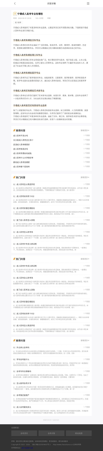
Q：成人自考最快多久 (22, 407)
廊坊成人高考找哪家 (21, 162)
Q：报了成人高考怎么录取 (24, 220)
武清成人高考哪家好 (21, 144)
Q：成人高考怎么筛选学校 (24, 184)
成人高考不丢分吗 (20, 135)
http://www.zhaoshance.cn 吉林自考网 (67, 444)
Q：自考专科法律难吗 (22, 371)
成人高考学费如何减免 (22, 153)
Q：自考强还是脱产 (21, 395)
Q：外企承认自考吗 (21, 347)
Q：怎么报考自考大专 (22, 383)
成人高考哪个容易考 (21, 166)
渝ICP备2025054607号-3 (41, 444)
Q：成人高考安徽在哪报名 (24, 208)
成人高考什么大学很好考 (23, 157)
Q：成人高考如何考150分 (23, 196)
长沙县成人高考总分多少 (23, 140)
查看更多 (84, 130)
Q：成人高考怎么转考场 (23, 232)
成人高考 (18, 22)
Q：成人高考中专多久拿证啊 (25, 244)
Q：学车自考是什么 (21, 359)
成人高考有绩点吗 (20, 149)
